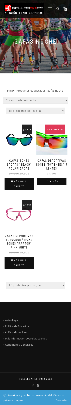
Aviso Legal (12, 320)
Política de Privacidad (18, 326)
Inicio (10, 90)
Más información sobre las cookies (26, 338)
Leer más (52, 181)
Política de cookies (16, 332)
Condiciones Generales (19, 344)
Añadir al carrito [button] (21, 184)
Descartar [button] (61, 400)
